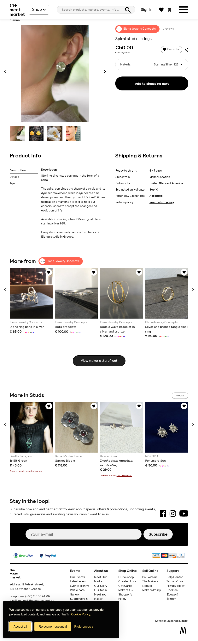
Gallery (74, 594)
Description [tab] (18, 170)
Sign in (146, 9)
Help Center (174, 577)
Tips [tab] (12, 183)
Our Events (77, 577)
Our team (100, 590)
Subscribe (158, 534)
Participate (77, 590)
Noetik (183, 621)
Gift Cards (125, 586)
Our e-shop (126, 577)
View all (180, 395)
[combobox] (151, 64)
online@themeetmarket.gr (36, 601)
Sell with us (149, 577)
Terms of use (174, 581)
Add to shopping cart (152, 83)
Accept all (20, 626)
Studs (16, 20)
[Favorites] (48, 272)
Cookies (172, 590)
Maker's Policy (151, 590)
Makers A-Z (126, 590)
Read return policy (161, 202)
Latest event (78, 581)
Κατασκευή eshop (167, 621)
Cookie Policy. (81, 614)
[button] (5, 289)
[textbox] (151, 63)
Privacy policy (175, 586)
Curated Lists (127, 581)
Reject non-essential (53, 626)
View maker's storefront (99, 360)
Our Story (100, 586)
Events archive (80, 586)
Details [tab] (14, 177)
